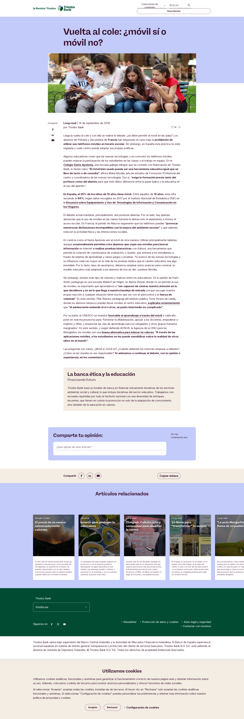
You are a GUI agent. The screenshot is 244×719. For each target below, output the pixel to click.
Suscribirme (173, 11)
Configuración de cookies (142, 707)
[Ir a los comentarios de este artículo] (179, 127)
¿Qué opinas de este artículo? (74, 447)
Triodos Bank (43, 598)
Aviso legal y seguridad (197, 622)
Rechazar (112, 707)
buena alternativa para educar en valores (128, 332)
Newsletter (130, 622)
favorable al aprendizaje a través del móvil (135, 315)
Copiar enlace (169, 475)
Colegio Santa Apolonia (78, 164)
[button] (241, 550)
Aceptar (92, 707)
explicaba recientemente (163, 303)
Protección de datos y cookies (160, 622)
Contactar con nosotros (197, 626)
